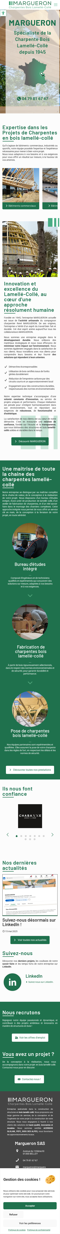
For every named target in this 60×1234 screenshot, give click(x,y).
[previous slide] (7, 834)
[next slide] (52, 834)
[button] (3, 13)
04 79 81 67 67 (34, 98)
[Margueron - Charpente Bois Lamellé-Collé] (30, 5)
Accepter (30, 1205)
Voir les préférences (30, 1223)
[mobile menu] (55, 4)
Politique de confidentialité (38, 1230)
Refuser (13, 1214)
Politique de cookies (17, 1230)
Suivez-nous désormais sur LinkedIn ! (29, 922)
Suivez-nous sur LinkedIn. (41, 982)
